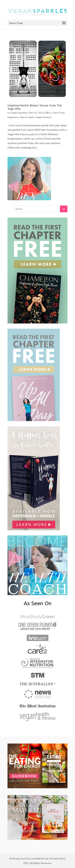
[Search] (64, 208)
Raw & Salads (27, 117)
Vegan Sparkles (19, 112)
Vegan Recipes (44, 117)
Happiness (13, 117)
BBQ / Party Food (55, 112)
